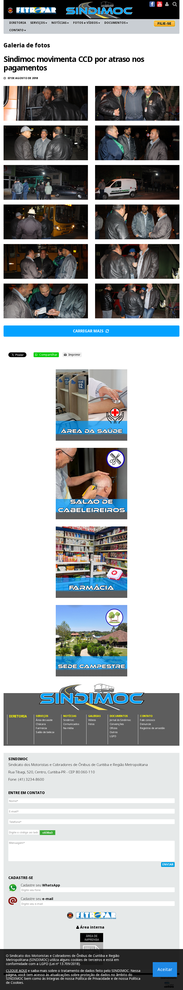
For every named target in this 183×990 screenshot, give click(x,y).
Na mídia (68, 728)
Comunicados (71, 724)
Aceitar (165, 969)
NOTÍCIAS (58, 23)
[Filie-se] (165, 23)
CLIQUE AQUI (16, 970)
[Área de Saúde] (91, 405)
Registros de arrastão (152, 728)
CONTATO (16, 30)
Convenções (117, 724)
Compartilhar (48, 355)
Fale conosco (147, 720)
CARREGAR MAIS (88, 331)
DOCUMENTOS (115, 23)
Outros (114, 732)
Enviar (167, 864)
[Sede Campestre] (91, 640)
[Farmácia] (91, 562)
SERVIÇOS (37, 23)
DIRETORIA (17, 23)
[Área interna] (167, 4)
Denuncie (145, 724)
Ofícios (113, 728)
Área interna (91, 927)
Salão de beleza (45, 732)
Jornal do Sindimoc (120, 720)
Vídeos (92, 720)
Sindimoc (68, 720)
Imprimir (74, 355)
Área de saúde (44, 720)
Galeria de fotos (27, 45)
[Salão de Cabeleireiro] (91, 483)
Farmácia (41, 728)
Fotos (91, 724)
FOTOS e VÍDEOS (85, 23)
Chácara (41, 724)
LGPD (113, 736)
